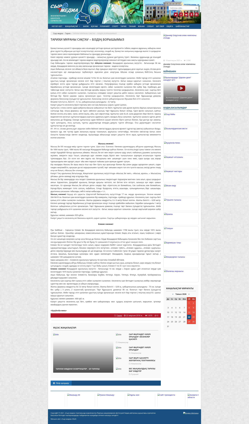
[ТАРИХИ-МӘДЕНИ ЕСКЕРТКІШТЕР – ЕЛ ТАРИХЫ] (83, 334)
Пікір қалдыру (62, 383)
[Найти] (196, 8)
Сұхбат (150, 26)
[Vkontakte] (186, 14)
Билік (86, 26)
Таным (132, 26)
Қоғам (94, 26)
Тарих (123, 26)
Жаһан (141, 26)
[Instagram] (196, 14)
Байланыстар (182, 26)
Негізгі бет (57, 26)
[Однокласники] (191, 14)
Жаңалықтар (71, 26)
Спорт (115, 26)
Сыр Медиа (64, 8)
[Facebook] (181, 14)
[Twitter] (176, 14)
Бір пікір (160, 26)
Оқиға (170, 26)
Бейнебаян (169, 71)
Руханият (105, 26)
